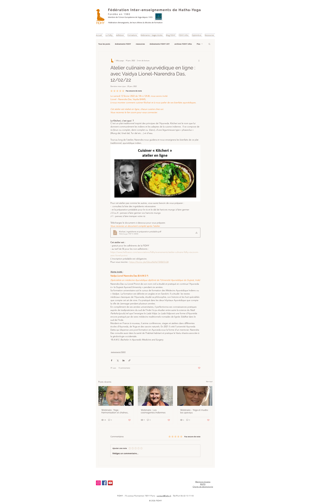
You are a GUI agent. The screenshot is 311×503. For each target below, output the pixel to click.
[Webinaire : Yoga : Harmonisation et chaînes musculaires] (116, 396)
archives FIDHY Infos (183, 44)
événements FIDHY (123, 44)
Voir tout (209, 381)
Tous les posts (104, 44)
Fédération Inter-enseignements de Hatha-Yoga (154, 10)
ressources (140, 44)
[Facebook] (104, 483)
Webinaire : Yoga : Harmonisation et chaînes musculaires (114, 411)
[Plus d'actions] (198, 60)
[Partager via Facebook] (111, 360)
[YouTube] (110, 483)
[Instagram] (98, 483)
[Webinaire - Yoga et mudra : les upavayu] (194, 396)
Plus (198, 44)
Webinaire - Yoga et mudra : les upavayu (194, 411)
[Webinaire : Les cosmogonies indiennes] (155, 396)
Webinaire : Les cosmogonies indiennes (153, 411)
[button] (209, 44)
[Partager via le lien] (129, 360)
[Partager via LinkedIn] (123, 360)
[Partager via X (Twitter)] (117, 360)
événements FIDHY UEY (160, 44)
